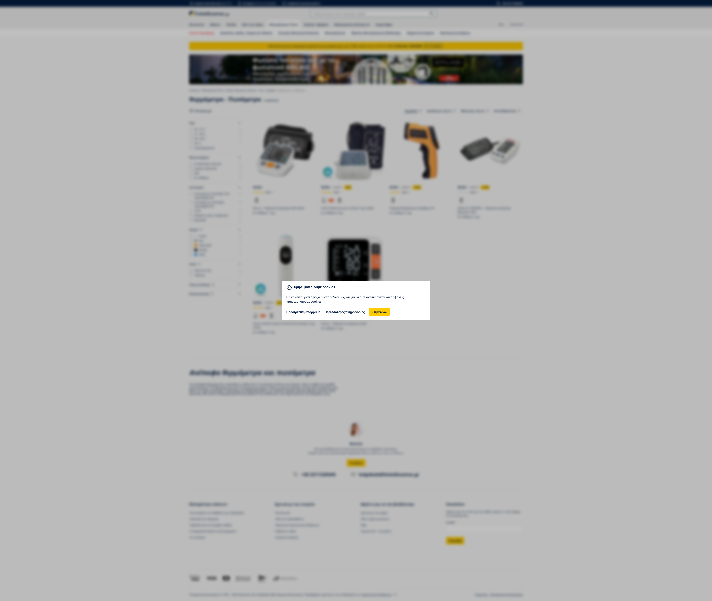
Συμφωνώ (379, 312)
